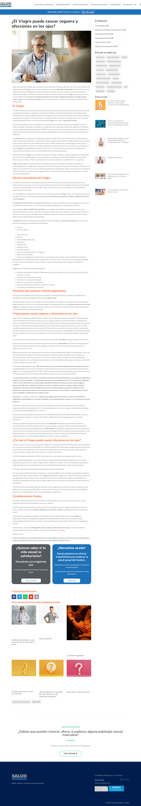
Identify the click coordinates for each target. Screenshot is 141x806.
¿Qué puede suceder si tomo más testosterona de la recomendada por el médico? (118, 140)
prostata (115, 78)
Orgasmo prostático (115, 157)
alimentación (100, 57)
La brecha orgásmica (75, 655)
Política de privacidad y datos (117, 803)
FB (135, 5)
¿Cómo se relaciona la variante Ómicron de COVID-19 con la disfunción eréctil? (118, 123)
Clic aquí (62, 530)
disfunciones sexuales (114, 61)
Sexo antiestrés (45, 638)
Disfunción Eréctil (63, 5)
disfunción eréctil (101, 66)
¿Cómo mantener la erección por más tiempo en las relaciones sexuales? (51, 694)
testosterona (100, 91)
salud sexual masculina (21, 702)
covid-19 (124, 57)
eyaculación (99, 70)
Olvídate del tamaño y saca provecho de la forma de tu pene (23, 642)
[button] (14, 596)
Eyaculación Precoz (80, 5)
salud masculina (116, 83)
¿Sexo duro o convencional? (78, 692)
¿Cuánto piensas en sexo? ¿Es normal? (22, 692)
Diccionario (127, 5)
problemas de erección (103, 78)
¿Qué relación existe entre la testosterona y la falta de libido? (118, 176)
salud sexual (100, 87)
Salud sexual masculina (43, 5)
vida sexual (110, 91)
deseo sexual (100, 61)
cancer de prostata (113, 57)
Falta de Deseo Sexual (99, 5)
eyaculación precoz (112, 70)
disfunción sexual (115, 66)
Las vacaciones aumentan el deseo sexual (118, 191)
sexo (125, 87)
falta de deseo (100, 74)
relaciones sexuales (102, 83)
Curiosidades (115, 5)
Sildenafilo (36, 702)
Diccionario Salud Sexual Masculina (108, 30)
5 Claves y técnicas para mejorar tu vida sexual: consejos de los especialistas (118, 103)
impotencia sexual (113, 74)
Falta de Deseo (101, 42)
